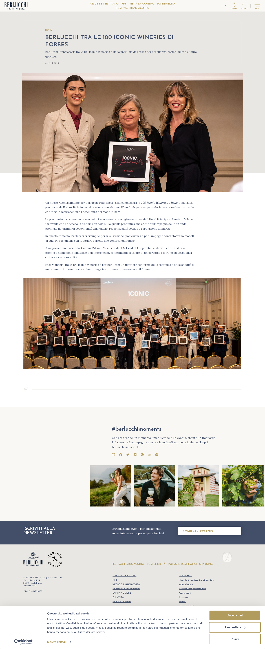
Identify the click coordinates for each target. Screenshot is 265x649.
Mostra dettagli (57, 641)
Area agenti (185, 593)
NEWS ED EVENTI (121, 602)
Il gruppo (183, 597)
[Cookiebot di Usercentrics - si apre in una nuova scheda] (23, 642)
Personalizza (233, 627)
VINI (124, 4)
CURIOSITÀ (118, 597)
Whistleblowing (186, 584)
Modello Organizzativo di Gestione (197, 580)
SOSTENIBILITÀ (166, 4)
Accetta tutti (235, 615)
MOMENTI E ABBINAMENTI (126, 589)
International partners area (192, 589)
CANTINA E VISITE (121, 593)
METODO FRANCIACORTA (126, 584)
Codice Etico (185, 576)
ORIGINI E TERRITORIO (104, 4)
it (222, 6)
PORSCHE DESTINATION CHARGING (190, 564)
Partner (182, 602)
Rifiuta (235, 639)
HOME (48, 30)
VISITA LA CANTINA (141, 4)
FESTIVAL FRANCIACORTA (132, 8)
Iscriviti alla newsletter (198, 531)
